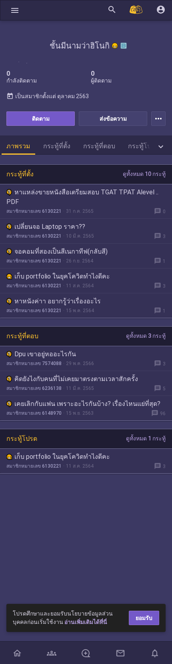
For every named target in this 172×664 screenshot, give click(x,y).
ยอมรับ (144, 618)
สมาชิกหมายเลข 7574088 (34, 363)
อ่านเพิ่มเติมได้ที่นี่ (85, 622)
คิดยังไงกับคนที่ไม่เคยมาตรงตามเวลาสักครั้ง (76, 379)
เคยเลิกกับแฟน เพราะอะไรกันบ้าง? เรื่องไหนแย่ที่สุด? (87, 404)
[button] (14, 10)
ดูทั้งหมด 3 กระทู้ (146, 336)
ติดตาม (41, 118)
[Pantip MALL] (136, 10)
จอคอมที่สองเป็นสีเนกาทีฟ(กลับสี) (61, 251)
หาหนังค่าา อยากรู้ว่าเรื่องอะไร (57, 301)
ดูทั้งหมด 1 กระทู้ (146, 438)
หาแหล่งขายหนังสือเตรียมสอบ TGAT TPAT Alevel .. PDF (82, 197)
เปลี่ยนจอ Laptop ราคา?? (49, 226)
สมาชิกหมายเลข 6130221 (34, 211)
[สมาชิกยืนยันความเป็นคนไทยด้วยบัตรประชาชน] (114, 45)
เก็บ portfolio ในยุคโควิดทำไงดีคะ (62, 276)
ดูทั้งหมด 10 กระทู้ (144, 174)
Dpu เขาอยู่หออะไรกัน (45, 354)
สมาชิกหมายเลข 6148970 (34, 413)
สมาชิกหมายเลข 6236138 (34, 388)
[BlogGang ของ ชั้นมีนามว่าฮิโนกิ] (123, 45)
